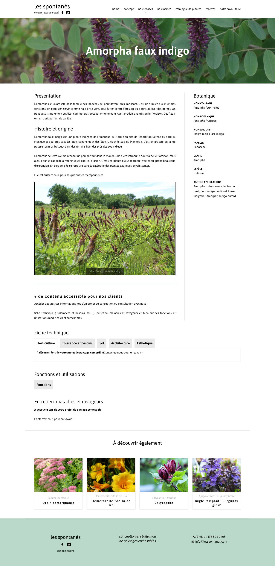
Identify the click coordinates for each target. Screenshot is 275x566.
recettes (210, 8)
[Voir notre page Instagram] (68, 12)
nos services (145, 8)
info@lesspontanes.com (211, 541)
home (115, 8)
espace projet (51, 12)
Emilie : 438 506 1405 (211, 536)
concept (129, 8)
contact (38, 12)
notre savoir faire (230, 8)
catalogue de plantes (188, 8)
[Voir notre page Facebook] (62, 12)
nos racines (164, 8)
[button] (38, 228)
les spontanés (52, 6)
